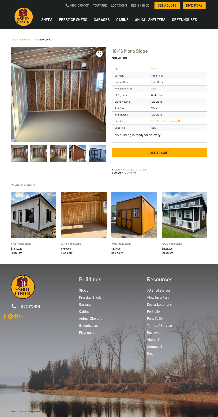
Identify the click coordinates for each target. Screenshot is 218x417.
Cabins (122, 19)
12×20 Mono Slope (172, 243)
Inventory (194, 5)
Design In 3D (140, 5)
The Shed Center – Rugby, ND (166, 121)
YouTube (100, 5)
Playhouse (86, 332)
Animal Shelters (150, 19)
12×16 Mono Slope (71, 243)
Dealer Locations (159, 304)
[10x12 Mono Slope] (134, 215)
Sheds (46, 19)
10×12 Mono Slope (121, 243)
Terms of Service (159, 325)
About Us (153, 339)
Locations (119, 5)
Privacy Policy (67, 411)
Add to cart (159, 152)
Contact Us (155, 346)
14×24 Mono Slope (21, 243)
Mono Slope (130, 173)
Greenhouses (184, 19)
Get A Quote (167, 5)
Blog (150, 353)
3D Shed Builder (158, 290)
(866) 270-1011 (80, 5)
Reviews (153, 332)
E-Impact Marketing (51, 411)
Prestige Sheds (73, 19)
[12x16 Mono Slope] (84, 215)
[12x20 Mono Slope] (184, 215)
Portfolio (153, 311)
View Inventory (158, 297)
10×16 (153, 69)
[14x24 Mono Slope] (33, 215)
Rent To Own (156, 318)
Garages (102, 19)
